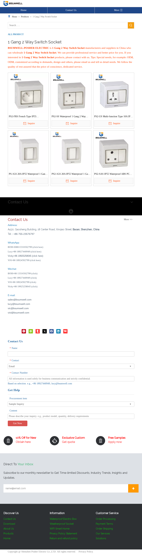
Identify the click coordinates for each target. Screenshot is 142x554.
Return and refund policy (64, 538)
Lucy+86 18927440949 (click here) (24, 251)
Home (23, 10)
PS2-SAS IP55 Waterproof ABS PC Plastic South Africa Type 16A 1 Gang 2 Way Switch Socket (113, 174)
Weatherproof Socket (62, 523)
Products (8, 533)
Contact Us (71, 10)
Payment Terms (104, 523)
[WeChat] (31, 331)
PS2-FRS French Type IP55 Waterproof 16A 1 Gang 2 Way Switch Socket (28, 117)
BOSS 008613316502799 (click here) (25, 247)
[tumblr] (38, 331)
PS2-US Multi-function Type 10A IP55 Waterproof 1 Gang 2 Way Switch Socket (113, 117)
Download (9, 523)
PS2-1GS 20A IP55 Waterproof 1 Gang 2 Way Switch (71, 174)
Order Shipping (104, 528)
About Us (8, 528)
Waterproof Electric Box (63, 519)
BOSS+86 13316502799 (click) (22, 273)
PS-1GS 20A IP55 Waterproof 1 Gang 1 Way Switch (27, 174)
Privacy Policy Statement (63, 533)
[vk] (65, 331)
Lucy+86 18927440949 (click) (22, 277)
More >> (128, 219)
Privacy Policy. (86, 551)
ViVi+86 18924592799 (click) (22, 282)
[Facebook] (51, 331)
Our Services (103, 533)
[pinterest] (24, 331)
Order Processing (106, 519)
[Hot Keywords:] (131, 25)
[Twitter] (44, 331)
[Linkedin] (58, 331)
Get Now (17, 423)
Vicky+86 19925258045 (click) (22, 286)
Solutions (101, 538)
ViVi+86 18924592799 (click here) (24, 260)
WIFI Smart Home (59, 528)
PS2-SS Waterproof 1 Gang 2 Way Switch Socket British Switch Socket (70, 117)
